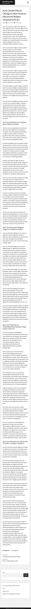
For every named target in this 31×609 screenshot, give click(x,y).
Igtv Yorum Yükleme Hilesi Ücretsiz (11, 585)
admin (4, 22)
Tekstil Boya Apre (7, 1)
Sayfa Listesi (6, 591)
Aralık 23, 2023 (10, 22)
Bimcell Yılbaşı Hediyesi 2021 (10, 561)
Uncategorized (15, 550)
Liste (4, 588)
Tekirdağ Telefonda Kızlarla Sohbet (11, 556)
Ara (3, 572)
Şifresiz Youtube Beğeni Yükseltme (11, 594)
